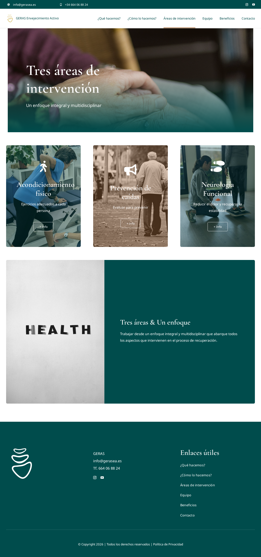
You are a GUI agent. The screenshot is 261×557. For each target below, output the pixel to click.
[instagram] (247, 4)
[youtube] (253, 4)
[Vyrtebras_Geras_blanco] (21, 450)
